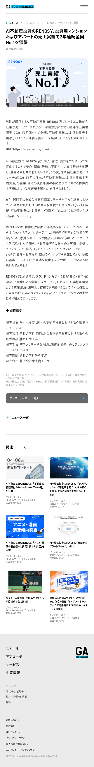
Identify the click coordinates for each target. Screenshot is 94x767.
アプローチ (14, 657)
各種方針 (11, 726)
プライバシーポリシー (16, 738)
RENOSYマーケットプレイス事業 (62, 22)
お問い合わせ (12, 720)
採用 (9, 702)
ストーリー (14, 649)
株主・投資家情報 (16, 696)
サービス (12, 664)
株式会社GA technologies (82, 652)
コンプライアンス (14, 732)
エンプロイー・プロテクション (20, 749)
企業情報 (13, 672)
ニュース (13, 22)
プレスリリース (31, 22)
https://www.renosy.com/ (31, 149)
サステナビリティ (16, 691)
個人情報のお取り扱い (17, 743)
